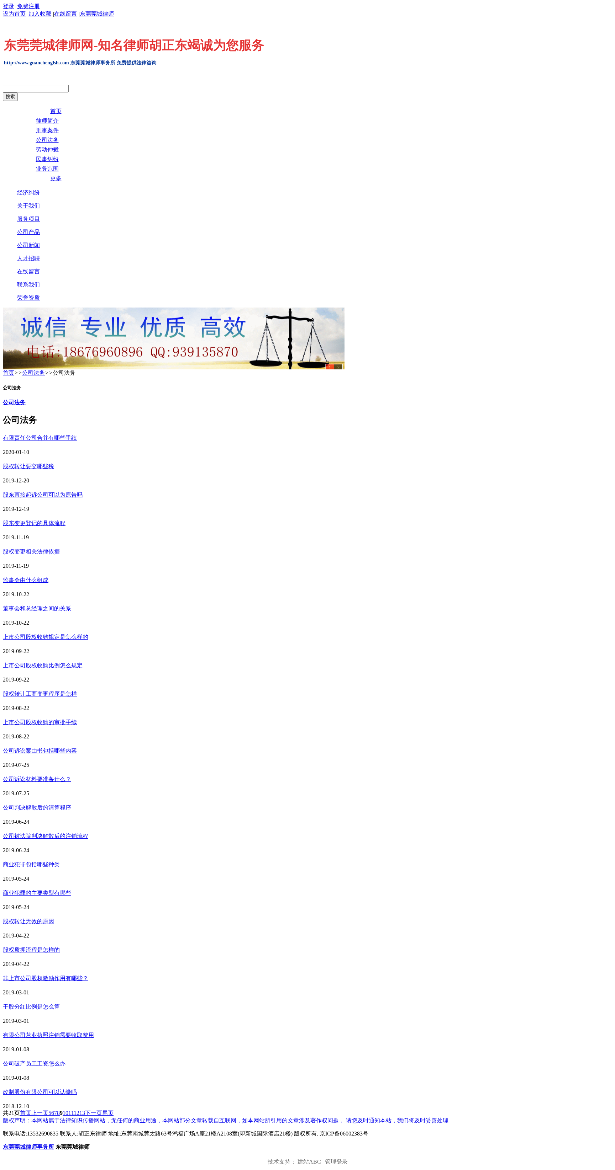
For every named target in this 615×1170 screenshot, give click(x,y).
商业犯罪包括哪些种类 (31, 864)
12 (76, 1113)
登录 (8, 6)
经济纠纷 (28, 192)
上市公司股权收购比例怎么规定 (43, 665)
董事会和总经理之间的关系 (37, 608)
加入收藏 (39, 14)
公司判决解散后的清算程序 (37, 808)
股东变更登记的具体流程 (34, 523)
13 (82, 1113)
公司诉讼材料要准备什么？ (37, 779)
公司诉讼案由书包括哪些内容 (40, 751)
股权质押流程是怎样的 (31, 950)
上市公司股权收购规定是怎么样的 (45, 637)
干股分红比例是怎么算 (31, 1007)
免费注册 (28, 6)
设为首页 (14, 14)
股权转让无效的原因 (28, 921)
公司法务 (33, 373)
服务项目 (28, 219)
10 (65, 1113)
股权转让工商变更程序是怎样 (40, 694)
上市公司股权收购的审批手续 (40, 722)
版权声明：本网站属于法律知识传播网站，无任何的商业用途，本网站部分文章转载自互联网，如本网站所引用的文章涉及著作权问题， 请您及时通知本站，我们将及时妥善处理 (225, 1120)
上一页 (39, 1113)
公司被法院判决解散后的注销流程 (45, 836)
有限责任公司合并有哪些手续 (40, 438)
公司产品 (28, 232)
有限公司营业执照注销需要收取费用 (48, 1035)
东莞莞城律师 (97, 14)
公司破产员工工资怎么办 (34, 1064)
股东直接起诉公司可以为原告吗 (43, 495)
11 (71, 1113)
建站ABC (309, 1162)
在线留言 (65, 14)
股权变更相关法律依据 (31, 552)
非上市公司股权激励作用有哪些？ (45, 978)
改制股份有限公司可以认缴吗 (40, 1092)
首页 (8, 373)
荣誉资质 (28, 298)
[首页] (174, 338)
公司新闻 (28, 245)
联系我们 (28, 285)
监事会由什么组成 (25, 580)
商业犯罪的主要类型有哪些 (37, 893)
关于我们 (28, 206)
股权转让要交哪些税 (28, 466)
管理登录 (336, 1162)
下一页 (93, 1113)
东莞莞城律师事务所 (28, 1147)
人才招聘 (28, 258)
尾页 (108, 1113)
